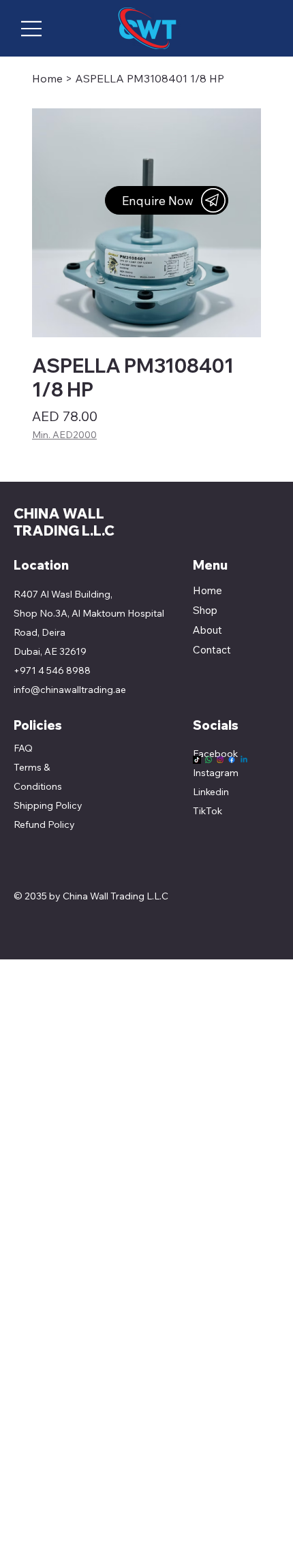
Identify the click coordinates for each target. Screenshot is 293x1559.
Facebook (215, 753)
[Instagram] (220, 760)
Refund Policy (44, 824)
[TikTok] (197, 760)
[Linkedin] (244, 760)
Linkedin (211, 792)
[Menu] (32, 29)
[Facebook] (232, 760)
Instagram (215, 773)
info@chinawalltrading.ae (70, 689)
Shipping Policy (48, 805)
